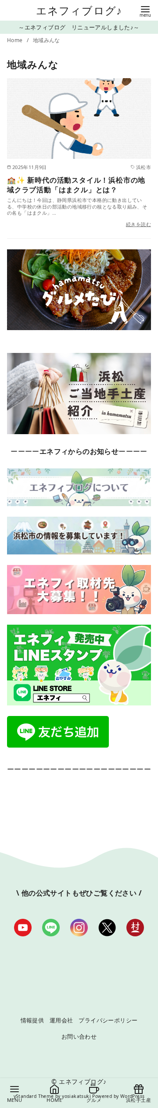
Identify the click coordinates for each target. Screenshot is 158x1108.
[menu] (145, 10)
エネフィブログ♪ (79, 10)
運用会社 (61, 1020)
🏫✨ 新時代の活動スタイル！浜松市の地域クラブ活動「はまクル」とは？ (76, 184)
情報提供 (32, 1020)
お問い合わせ (79, 1036)
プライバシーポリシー (108, 1020)
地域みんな (46, 40)
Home (15, 40)
